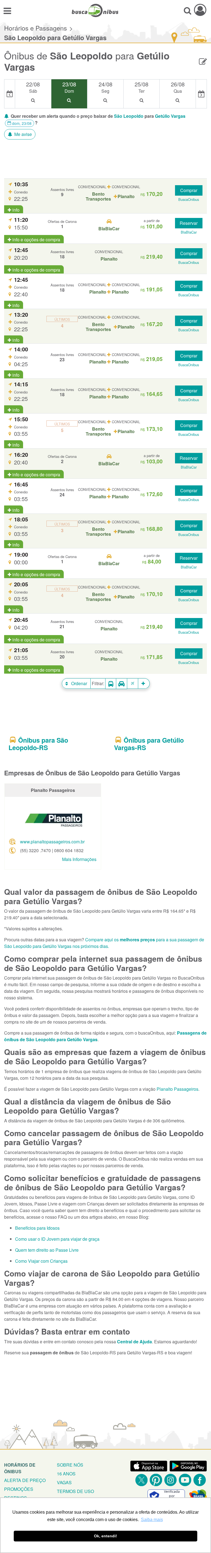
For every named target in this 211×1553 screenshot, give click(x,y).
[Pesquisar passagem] (187, 10)
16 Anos (66, 1473)
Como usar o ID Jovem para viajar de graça (57, 1239)
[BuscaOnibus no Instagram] (170, 1480)
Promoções (18, 1489)
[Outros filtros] (144, 683)
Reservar (189, 223)
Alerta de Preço (25, 1480)
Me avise (22, 134)
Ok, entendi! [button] (105, 1536)
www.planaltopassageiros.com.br (52, 841)
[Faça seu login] (200, 9)
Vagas (64, 1482)
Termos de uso (75, 1491)
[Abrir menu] (7, 10)
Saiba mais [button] (152, 1519)
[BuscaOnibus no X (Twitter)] (141, 1480)
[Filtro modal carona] (121, 683)
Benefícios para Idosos (37, 1228)
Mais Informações (79, 859)
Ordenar (78, 683)
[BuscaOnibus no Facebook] (199, 1480)
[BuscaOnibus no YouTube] (185, 1480)
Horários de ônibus (19, 1468)
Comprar (188, 190)
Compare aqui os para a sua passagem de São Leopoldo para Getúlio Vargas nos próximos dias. (104, 942)
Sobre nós (70, 1465)
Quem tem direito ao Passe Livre (47, 1250)
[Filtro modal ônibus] (110, 683)
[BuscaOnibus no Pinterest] (156, 1480)
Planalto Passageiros (177, 1089)
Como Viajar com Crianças (41, 1261)
